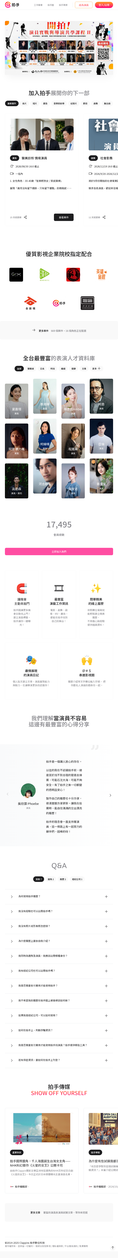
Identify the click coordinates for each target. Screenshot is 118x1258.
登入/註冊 (104, 5)
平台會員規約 (71, 1246)
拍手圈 (50, 4)
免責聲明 (83, 1246)
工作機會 (38, 4)
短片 (35, 103)
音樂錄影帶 (59, 103)
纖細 (63, 368)
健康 (73, 368)
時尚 (53, 368)
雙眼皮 (31, 368)
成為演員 (84, 5)
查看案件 (64, 217)
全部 (19, 368)
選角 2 (51, 879)
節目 (85, 103)
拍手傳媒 (63, 4)
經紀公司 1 (77, 879)
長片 (24, 103)
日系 (42, 368)
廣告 (45, 103)
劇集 (96, 103)
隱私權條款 (57, 1246)
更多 (94, 368)
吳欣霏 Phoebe (28, 803)
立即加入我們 (59, 551)
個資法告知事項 (43, 1246)
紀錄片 (74, 103)
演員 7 (39, 879)
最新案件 (12, 103)
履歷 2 (63, 879)
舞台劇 (107, 103)
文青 (84, 368)
